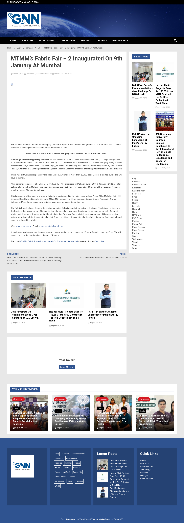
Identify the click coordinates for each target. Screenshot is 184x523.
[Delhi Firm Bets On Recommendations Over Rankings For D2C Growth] (102, 465)
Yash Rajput (18, 74)
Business (86, 40)
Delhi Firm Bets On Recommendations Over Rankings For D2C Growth (25, 314)
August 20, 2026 (21, 428)
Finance (136, 197)
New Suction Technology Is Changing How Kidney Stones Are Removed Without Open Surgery (70, 419)
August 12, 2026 (104, 428)
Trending (136, 245)
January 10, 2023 (33, 74)
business (59, 74)
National (136, 209)
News (134, 212)
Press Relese (138, 230)
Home (13, 40)
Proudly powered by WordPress (75, 519)
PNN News (137, 218)
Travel (135, 242)
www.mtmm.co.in (23, 226)
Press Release (120, 40)
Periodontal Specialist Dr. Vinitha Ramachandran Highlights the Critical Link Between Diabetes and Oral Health (111, 418)
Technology (68, 40)
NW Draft (136, 215)
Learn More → (66, 367)
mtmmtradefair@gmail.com (51, 226)
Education (27, 40)
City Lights (99, 241)
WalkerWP (118, 519)
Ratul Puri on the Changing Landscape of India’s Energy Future (103, 314)
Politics (135, 221)
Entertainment (47, 40)
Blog (134, 179)
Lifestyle (101, 40)
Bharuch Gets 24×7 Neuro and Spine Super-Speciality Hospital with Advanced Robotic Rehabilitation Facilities (29, 418)
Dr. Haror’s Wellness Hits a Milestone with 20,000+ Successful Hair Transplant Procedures (153, 419)
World (135, 248)
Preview (135, 233)
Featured (136, 194)
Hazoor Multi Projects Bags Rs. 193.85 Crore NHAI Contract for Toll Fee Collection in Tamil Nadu (66, 316)
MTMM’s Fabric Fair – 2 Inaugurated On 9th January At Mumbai (48, 241)
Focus (135, 200)
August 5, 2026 (146, 428)
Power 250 (137, 224)
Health (135, 203)
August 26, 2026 (18, 323)
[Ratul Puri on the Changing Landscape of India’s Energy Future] (102, 492)
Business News (139, 185)
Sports (135, 236)
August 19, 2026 (62, 428)
